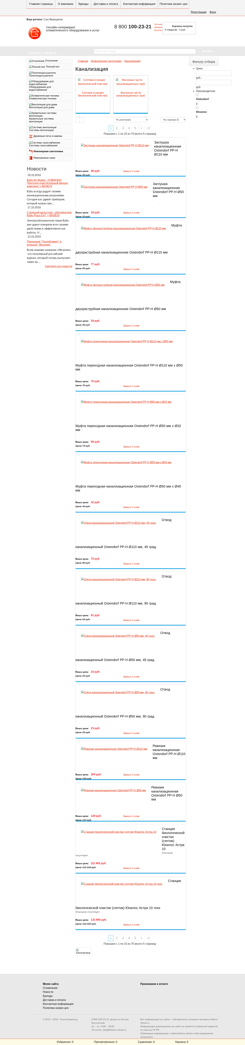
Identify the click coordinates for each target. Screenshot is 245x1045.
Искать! (207, 51)
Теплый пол (53, 66)
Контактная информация (139, 4)
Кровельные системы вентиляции (41, 120)
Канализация (132, 61)
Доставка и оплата (106, 4)
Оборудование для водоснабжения (40, 88)
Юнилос (201, 111)
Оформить (208, 28)
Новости (48, 991)
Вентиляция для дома (41, 107)
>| (148, 128)
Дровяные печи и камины (48, 135)
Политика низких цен (173, 4)
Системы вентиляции (41, 130)
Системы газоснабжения (43, 145)
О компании (65, 4)
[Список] (77, 119)
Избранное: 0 (65, 1041)
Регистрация (198, 12)
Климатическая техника (42, 98)
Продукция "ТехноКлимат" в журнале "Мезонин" (44, 243)
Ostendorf (202, 99)
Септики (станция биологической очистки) (92, 94)
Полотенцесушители (41, 75)
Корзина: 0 (181, 1041)
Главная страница (41, 4)
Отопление (51, 60)
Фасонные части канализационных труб (130, 94)
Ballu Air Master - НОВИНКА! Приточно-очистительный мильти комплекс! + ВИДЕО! (47, 183)
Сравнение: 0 (146, 1041)
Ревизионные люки (44, 157)
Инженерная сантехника (48, 151)
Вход (213, 12)
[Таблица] (82, 119)
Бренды (83, 4)
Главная (83, 61)
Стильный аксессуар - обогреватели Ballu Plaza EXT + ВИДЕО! (49, 214)
